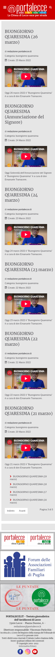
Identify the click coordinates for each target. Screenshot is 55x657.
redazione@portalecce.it (27, 626)
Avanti (22, 511)
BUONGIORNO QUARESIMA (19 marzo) (28, 477)
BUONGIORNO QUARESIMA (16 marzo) (28, 501)
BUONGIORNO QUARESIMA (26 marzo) (21, 37)
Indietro (11, 511)
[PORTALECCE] (27, 10)
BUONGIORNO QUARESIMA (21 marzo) (29, 411)
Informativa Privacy (27, 646)
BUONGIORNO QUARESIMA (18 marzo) (28, 485)
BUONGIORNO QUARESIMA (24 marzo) (21, 195)
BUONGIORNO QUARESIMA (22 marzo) (21, 339)
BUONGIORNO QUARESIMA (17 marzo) (28, 493)
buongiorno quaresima (27, 56)
